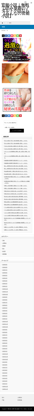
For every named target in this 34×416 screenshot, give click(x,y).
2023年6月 (4, 305)
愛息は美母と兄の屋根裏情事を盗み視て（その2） (16, 201)
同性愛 (3, 245)
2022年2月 (4, 348)
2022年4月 (4, 343)
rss (25, 2)
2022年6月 (4, 337)
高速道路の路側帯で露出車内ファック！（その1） (16, 163)
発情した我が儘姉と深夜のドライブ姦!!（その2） (15, 185)
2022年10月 (5, 326)
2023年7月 (4, 302)
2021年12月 (5, 353)
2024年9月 (4, 264)
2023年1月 (4, 318)
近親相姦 (4, 254)
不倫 (3, 240)
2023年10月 (5, 294)
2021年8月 (4, 364)
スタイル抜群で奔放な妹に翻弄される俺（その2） (16, 212)
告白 (3, 248)
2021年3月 (4, 378)
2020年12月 (5, 386)
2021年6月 (4, 370)
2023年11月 (5, 291)
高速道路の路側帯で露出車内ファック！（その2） (16, 160)
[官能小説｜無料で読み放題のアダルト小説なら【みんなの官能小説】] (15, 10)
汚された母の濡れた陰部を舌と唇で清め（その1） (16, 148)
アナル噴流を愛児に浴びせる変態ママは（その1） (16, 210)
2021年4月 (4, 375)
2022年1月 (4, 351)
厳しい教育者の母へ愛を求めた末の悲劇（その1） (16, 168)
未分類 (3, 251)
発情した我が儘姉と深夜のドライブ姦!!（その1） (15, 188)
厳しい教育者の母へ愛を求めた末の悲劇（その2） (16, 165)
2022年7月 (4, 335)
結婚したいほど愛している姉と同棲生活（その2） (16, 227)
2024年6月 (4, 272)
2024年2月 (4, 283)
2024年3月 (4, 280)
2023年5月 (4, 307)
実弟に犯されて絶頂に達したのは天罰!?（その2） (15, 191)
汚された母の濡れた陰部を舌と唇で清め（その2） (16, 146)
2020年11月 (5, 389)
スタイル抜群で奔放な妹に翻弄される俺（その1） (16, 215)
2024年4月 (4, 278)
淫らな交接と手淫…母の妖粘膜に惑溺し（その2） (16, 140)
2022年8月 (4, 332)
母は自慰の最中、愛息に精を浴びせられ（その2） (16, 171)
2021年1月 (4, 383)
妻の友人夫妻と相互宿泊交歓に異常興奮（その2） (16, 196)
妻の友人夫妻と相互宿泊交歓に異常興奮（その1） (16, 199)
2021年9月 (4, 362)
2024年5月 (4, 275)
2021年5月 (4, 372)
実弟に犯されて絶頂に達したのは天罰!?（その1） (15, 193)
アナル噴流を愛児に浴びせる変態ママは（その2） (16, 207)
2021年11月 (5, 356)
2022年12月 (5, 321)
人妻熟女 (4, 243)
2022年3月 (4, 345)
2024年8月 (4, 267)
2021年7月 (4, 367)
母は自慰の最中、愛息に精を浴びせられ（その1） (16, 174)
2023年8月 (4, 299)
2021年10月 (5, 359)
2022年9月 (4, 329)
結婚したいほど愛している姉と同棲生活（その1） (16, 229)
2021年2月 (4, 381)
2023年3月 (4, 313)
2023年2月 (4, 316)
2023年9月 (4, 297)
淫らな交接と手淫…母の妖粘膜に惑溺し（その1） (16, 143)
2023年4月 (4, 310)
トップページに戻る (17, 130)
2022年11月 (5, 324)
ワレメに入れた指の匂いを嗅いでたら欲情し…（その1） (10, 123)
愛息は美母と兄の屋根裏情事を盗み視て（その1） (16, 204)
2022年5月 (4, 340)
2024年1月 (4, 286)
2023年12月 (5, 289)
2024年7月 (4, 270)
